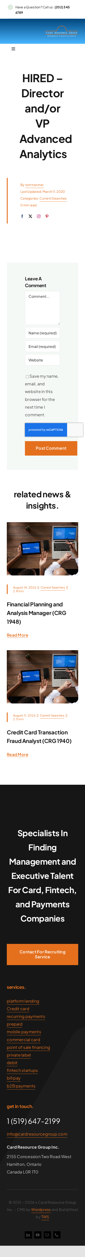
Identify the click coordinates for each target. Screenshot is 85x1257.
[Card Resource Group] (61, 27)
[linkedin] (28, 1234)
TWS (45, 1216)
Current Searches (53, 198)
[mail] (47, 1234)
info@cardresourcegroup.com (37, 1133)
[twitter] (30, 216)
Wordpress (41, 1209)
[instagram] (39, 216)
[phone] (57, 1234)
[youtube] (37, 1234)
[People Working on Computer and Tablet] (42, 524)
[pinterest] (47, 216)
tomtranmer (34, 185)
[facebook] (22, 216)
